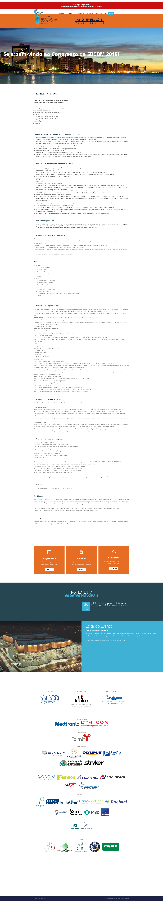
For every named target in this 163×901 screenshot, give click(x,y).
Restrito (111, 13)
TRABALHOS (89, 13)
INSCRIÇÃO (71, 13)
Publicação (38, 120)
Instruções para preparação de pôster (46, 118)
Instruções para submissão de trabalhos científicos (50, 109)
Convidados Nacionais (81, 62)
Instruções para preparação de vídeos (46, 116)
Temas (37, 114)
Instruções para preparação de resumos (47, 112)
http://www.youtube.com (56, 331)
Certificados (38, 122)
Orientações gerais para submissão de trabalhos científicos (53, 107)
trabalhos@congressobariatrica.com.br (46, 204)
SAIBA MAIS (49, 569)
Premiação (38, 123)
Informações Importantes (42, 111)
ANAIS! (96, 13)
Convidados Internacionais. (29, 62)
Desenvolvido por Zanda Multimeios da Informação (116, 898)
